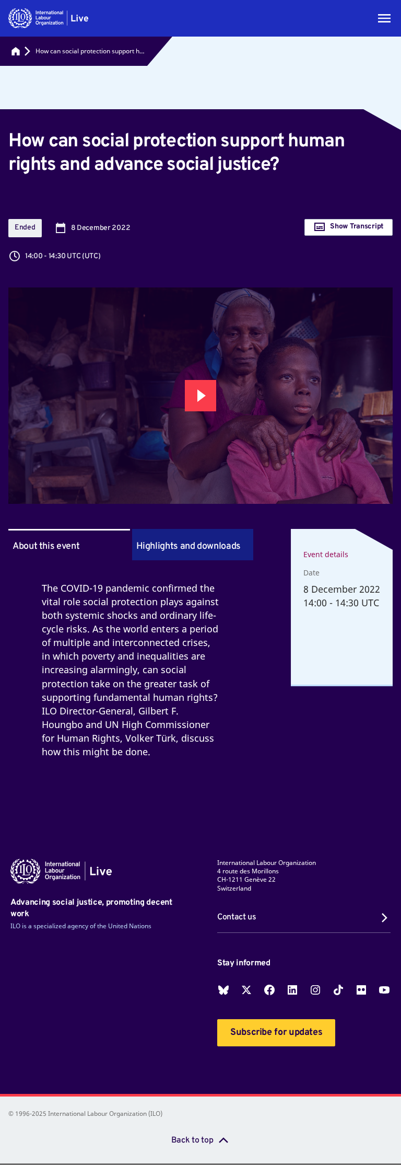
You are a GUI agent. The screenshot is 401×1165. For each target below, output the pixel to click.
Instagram (315, 990)
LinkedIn (292, 990)
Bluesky (223, 990)
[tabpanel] (130, 682)
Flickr (361, 990)
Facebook (269, 990)
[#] (15, 51)
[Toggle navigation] (384, 18)
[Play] (200, 395)
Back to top (192, 1140)
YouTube (384, 990)
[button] (48, 18)
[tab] (193, 544)
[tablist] (130, 544)
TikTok (338, 990)
